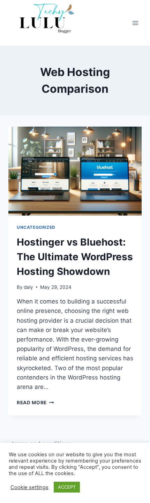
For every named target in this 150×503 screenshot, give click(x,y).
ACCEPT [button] (67, 487)
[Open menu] (135, 22)
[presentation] (75, 171)
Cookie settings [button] (29, 487)
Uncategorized (36, 227)
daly (28, 287)
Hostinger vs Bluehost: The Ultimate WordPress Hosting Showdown (75, 256)
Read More (35, 402)
